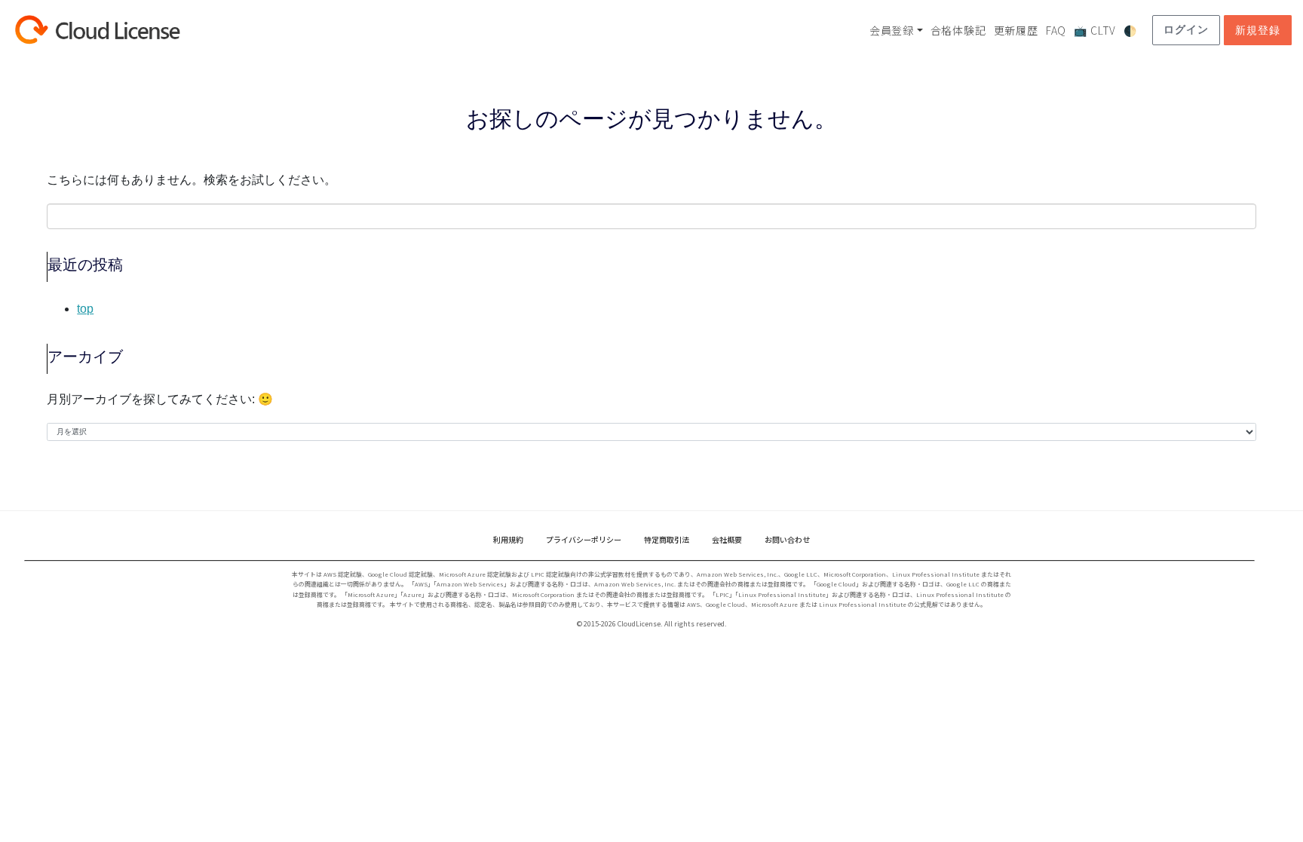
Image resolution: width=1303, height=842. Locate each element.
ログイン (1186, 29)
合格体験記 (958, 30)
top (85, 308)
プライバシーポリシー (583, 539)
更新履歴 (1016, 30)
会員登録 (891, 30)
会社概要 (727, 539)
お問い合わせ (787, 539)
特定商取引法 (666, 539)
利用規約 (508, 539)
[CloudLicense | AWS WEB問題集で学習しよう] (124, 29)
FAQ (1056, 30)
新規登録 (1257, 30)
